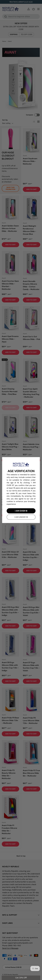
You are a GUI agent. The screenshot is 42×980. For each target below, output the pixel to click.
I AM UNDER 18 (21, 517)
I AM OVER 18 (21, 510)
